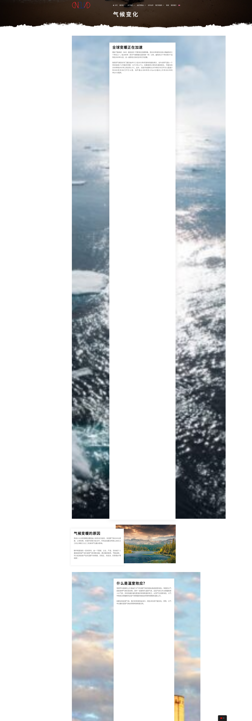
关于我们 (130, 5)
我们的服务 (158, 5)
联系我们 (173, 5)
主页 (116, 5)
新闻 (167, 5)
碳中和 (122, 5)
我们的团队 (140, 5)
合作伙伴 (150, 5)
